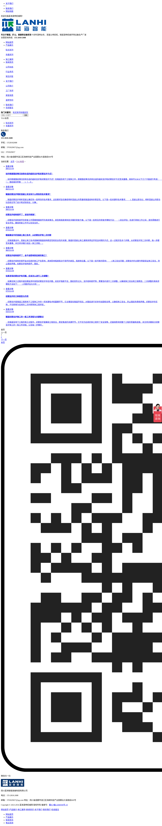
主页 (12, 162)
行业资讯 (9, 72)
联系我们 (9, 8)
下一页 (4, 340)
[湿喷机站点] (24, 32)
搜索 (25, 115)
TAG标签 (20, 162)
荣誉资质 (9, 95)
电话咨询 (9, 823)
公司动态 (9, 67)
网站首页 (9, 42)
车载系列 (9, 55)
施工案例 (9, 59)
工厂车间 (9, 91)
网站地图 (9, 11)
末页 (3, 342)
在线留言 (9, 108)
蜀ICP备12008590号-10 (58, 805)
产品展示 (9, 45)
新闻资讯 (9, 62)
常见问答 (9, 76)
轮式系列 (9, 50)
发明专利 (9, 100)
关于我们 (9, 3)
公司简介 (9, 86)
